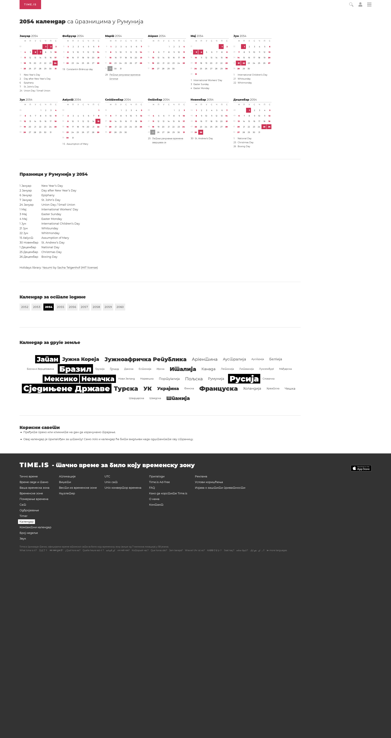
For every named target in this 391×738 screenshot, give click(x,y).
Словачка (268, 378)
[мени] (369, 5)
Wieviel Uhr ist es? (195, 550)
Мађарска (285, 368)
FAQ (152, 487)
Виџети (65, 482)
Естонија (145, 368)
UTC (107, 476)
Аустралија (234, 359)
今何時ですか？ (214, 550)
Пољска (194, 378)
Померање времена (34, 499)
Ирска (160, 368)
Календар (26, 521)
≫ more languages (277, 550)
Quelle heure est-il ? (93, 550)
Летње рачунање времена (124, 74)
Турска (126, 388)
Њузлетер (67, 493)
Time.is (30, 4)
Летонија (227, 368)
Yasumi (47, 267)
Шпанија (178, 398)
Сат (23, 504)
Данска (128, 368)
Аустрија (257, 359)
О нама (154, 499)
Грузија (99, 368)
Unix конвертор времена (122, 487)
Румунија (130, 21)
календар (81, 21)
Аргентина (204, 359)
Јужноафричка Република (145, 359)
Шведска (155, 398)
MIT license (89, 267)
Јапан (47, 359)
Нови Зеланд (126, 378)
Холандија (252, 388)
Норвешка (146, 378)
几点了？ (43, 550)
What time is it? (28, 550)
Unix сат (111, 482)
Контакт (156, 504)
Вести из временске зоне (78, 487)
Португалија (169, 379)
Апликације (67, 476)
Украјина (168, 388)
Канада (208, 369)
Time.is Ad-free (159, 482)
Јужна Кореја (80, 359)
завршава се (159, 142)
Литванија (246, 368)
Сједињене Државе (66, 388)
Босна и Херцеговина (40, 368)
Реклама (201, 476)
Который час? (140, 550)
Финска (189, 388)
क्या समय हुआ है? (56, 550)
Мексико (61, 379)
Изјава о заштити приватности (220, 487)
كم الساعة (110, 550)
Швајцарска (136, 398)
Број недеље (29, 533)
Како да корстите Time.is (168, 493)
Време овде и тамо (34, 482)
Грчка (114, 369)
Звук (23, 538)
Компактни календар (35, 527)
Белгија (275, 359)
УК (147, 388)
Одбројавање (29, 510)
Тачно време (29, 476)
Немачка (97, 379)
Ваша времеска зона (34, 487)
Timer (23, 516)
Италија (183, 369)
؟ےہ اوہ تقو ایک (257, 550)
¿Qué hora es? (72, 550)
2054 (34, 36)
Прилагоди (156, 476)
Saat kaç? (229, 550)
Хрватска (273, 388)
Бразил (75, 369)
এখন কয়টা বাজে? (123, 550)
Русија (244, 379)
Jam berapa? (176, 550)
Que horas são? (159, 550)
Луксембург (266, 368)
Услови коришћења (209, 482)
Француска (218, 388)
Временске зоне (31, 493)
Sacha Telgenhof (68, 267)
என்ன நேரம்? (242, 550)
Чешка (290, 388)
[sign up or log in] (360, 5)
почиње (113, 78)
